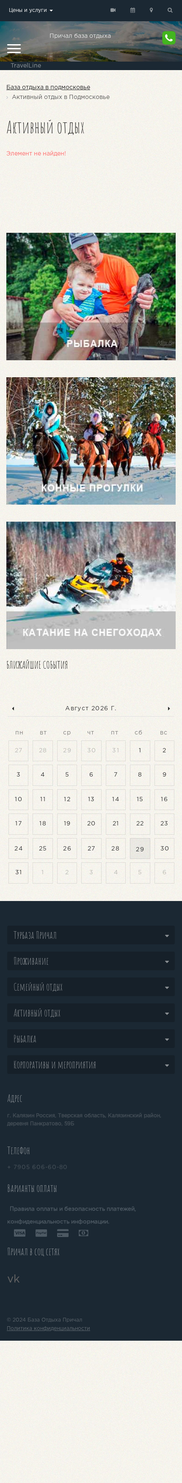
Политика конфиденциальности (48, 1328)
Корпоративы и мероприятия (55, 1064)
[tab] (91, 935)
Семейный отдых (38, 986)
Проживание (31, 961)
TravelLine (26, 65)
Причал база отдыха (80, 36)
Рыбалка (25, 1038)
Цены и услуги (29, 10)
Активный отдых (37, 1012)
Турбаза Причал (35, 935)
